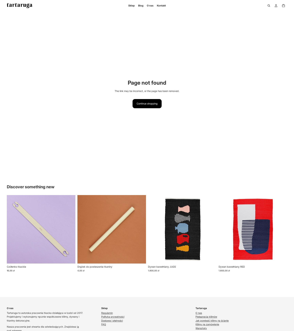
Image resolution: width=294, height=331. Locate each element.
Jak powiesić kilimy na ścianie (212, 320)
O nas (198, 312)
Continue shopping (147, 103)
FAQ (103, 324)
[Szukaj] (269, 5)
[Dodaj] (211, 258)
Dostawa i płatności (112, 320)
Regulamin (107, 312)
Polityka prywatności (112, 316)
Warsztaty (201, 328)
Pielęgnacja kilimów (206, 316)
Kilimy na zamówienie (207, 324)
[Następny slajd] (70, 229)
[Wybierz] (70, 258)
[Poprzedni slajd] (12, 229)
